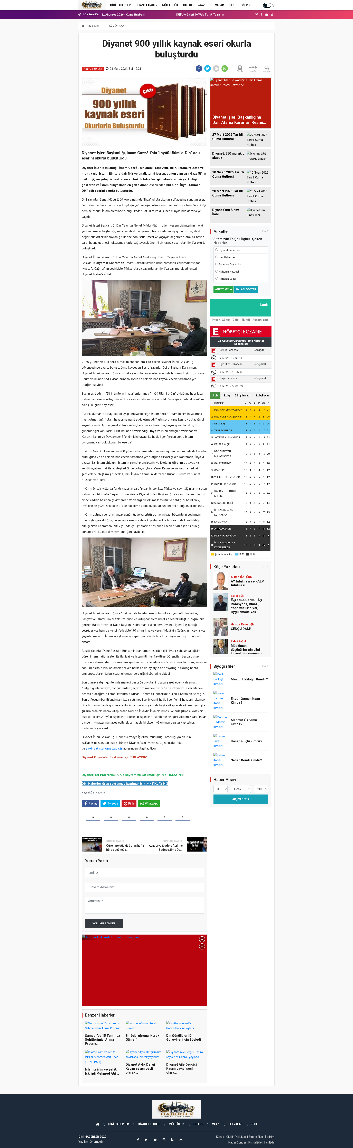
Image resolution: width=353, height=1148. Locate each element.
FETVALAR (217, 5)
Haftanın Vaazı (227, 279)
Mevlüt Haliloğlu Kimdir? (249, 679)
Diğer (243, 5)
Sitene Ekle (256, 1136)
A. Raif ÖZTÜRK (241, 577)
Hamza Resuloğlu (243, 624)
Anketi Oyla (223, 289)
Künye (220, 1136)
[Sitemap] (181, 1139)
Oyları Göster (246, 289)
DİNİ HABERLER (120, 5)
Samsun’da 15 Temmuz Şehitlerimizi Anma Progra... (102, 1039)
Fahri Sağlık (239, 641)
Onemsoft (96, 1141)
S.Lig (215, 395)
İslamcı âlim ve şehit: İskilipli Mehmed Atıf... (102, 1071)
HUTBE (188, 5)
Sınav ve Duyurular (230, 264)
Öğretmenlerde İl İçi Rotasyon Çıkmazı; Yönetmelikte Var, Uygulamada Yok (246, 606)
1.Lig (227, 395)
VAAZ (201, 5)
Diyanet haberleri (229, 250)
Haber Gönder (237, 1142)
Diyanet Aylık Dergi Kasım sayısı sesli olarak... (140, 1068)
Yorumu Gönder (104, 923)
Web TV (203, 14)
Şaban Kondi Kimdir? (246, 760)
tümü (265, 231)
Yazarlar (218, 14)
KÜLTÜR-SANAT (118, 25)
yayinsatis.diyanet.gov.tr (104, 748)
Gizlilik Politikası (236, 1136)
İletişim (270, 1136)
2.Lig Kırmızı (242, 395)
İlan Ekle (269, 1142)
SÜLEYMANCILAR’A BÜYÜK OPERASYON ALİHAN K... (134, 14)
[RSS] (172, 1139)
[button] (202, 939)
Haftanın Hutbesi (229, 271)
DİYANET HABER (146, 5)
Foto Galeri (187, 14)
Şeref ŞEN (237, 595)
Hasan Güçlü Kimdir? (246, 741)
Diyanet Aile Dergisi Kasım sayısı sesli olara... (181, 1068)
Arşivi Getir (240, 799)
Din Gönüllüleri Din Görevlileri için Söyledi (183, 1037)
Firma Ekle (255, 1142)
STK (232, 5)
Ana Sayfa (92, 25)
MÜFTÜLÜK (170, 5)
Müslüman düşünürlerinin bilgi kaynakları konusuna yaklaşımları (246, 652)
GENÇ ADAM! (241, 629)
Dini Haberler (98, 792)
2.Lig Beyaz (262, 395)
